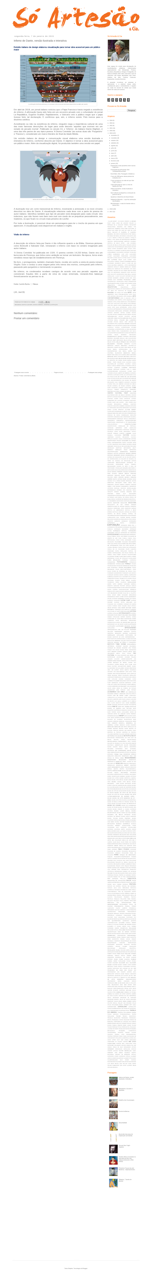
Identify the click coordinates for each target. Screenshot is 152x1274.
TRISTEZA (110, 1036)
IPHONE (134, 648)
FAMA (119, 538)
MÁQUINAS (125, 710)
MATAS (112, 717)
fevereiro (114, 160)
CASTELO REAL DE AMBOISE (115, 384)
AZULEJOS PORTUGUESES (114, 332)
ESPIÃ (122, 508)
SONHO (120, 1001)
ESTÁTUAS (115, 512)
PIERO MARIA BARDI (130, 873)
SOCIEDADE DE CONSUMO (128, 997)
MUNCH (122, 776)
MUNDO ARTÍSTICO (131, 776)
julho (112, 148)
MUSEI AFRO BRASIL (117, 779)
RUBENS (133, 959)
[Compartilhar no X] (44, 302)
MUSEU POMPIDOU (125, 818)
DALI (130, 440)
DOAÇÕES (125, 468)
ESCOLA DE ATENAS (123, 497)
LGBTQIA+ (116, 693)
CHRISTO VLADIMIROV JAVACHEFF (126, 400)
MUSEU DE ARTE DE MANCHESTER (116, 790)
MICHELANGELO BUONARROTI (117, 741)
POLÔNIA (133, 899)
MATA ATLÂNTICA (128, 715)
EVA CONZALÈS (122, 519)
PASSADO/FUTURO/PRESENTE (122, 856)
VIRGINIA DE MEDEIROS (122, 1054)
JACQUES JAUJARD (113, 659)
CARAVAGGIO (122, 371)
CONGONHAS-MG (118, 416)
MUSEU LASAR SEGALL (122, 811)
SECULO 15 (110, 977)
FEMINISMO (110, 551)
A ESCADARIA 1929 (131, 236)
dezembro (114, 135)
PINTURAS (126, 887)
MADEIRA (133, 702)
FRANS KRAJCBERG (125, 567)
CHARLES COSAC (116, 396)
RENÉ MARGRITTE (113, 939)
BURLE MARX (131, 360)
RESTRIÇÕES (110, 944)
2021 (111, 128)
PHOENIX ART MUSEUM (129, 871)
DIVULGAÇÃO (111, 466)
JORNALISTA (132, 675)
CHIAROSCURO (132, 396)
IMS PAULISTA (125, 629)
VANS (134, 1043)
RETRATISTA (119, 944)
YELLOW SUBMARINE (113, 1065)
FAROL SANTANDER (125, 540)
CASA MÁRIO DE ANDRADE (129, 378)
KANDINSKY (128, 679)
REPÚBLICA (110, 941)
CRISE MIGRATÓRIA (124, 431)
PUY (135, 917)
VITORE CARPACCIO (119, 1056)
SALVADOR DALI (124, 962)
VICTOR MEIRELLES (125, 1050)
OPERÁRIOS (115, 843)
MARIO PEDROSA (131, 713)
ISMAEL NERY (132, 651)
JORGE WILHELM (112, 675)
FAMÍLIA (124, 538)
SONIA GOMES (127, 1001)
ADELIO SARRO (111, 248)
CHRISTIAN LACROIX (130, 398)
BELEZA (134, 340)
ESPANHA (127, 506)
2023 (111, 123)
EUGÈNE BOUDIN (125, 517)
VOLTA (134, 1058)
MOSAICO (127, 767)
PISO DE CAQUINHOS (124, 891)
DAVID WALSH (117, 446)
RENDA (119, 937)
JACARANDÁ (119, 657)
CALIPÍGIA (128, 364)
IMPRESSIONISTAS (112, 629)
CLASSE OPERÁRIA (118, 409)
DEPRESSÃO (132, 449)
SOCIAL (109, 997)
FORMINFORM (111, 562)
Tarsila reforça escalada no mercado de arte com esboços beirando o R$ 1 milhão (127, 1159)
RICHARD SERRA (125, 950)
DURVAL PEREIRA (117, 471)
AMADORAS (118, 263)
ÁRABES (122, 283)
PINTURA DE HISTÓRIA (114, 886)
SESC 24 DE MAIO (119, 983)
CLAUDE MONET (130, 409)
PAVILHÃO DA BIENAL (122, 862)
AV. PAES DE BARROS (130, 329)
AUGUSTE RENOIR (123, 323)
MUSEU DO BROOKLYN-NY (129, 803)
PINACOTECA (132, 878)
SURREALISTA (132, 1006)
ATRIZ (116, 323)
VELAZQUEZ (117, 1045)
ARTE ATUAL (132, 294)
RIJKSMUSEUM (118, 951)
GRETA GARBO (120, 596)
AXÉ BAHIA (133, 331)
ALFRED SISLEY (126, 257)
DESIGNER (117, 455)
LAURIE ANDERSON (112, 686)
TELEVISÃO (126, 1019)
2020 (111, 130)
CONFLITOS (133, 415)
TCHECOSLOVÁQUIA (125, 1014)
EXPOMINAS (133, 522)
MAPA (134, 708)
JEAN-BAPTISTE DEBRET (124, 666)
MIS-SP (129, 750)
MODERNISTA (132, 759)
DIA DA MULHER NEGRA (129, 457)
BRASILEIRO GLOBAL (112, 358)
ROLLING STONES (130, 953)
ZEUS (134, 1065)
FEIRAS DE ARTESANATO (129, 547)
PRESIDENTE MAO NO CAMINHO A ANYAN (118, 909)
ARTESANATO (118, 309)
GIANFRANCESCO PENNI (114, 587)
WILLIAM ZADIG (127, 1063)
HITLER (115, 615)
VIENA (134, 1050)
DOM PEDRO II (132, 468)
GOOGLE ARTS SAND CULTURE (115, 591)
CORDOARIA (110, 429)
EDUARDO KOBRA (112, 477)
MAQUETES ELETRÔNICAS (114, 710)
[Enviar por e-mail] (40, 302)
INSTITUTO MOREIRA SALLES (116, 640)
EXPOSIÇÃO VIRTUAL (120, 530)
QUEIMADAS (126, 920)
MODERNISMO (130, 758)
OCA (113, 840)
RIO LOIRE (130, 951)
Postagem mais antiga (95, 372)
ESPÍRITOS (128, 508)
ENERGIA (127, 484)
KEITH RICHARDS (131, 680)
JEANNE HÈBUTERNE (130, 668)
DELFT (134, 448)
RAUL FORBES (131, 926)
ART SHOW (124, 292)
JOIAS (128, 673)
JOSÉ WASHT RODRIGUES (114, 677)
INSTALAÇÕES (120, 635)
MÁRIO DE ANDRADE (120, 713)
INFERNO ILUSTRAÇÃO (51, 304)
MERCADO (110, 726)
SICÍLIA (134, 990)
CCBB (134, 387)
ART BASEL (133, 288)
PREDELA (127, 906)
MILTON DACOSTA (112, 746)
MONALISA (126, 763)
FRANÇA (128, 563)
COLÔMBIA (133, 411)
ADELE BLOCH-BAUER (130, 246)
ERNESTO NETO (131, 491)
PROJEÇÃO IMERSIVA (113, 913)
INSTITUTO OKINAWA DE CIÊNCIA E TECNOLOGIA (121, 642)
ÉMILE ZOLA (132, 482)
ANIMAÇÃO (123, 272)
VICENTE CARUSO (112, 1050)
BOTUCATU (133, 356)
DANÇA (134, 440)
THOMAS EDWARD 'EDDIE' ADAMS (121, 1025)
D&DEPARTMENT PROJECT (114, 440)
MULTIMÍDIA (133, 774)
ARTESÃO (126, 311)
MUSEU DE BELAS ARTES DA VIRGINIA (118, 801)
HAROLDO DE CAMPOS (130, 604)
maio (112, 153)
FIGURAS (124, 554)
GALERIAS (123, 582)
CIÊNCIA (125, 404)
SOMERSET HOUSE (112, 1001)
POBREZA (127, 893)
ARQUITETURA (112, 287)
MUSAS (109, 779)
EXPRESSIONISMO (113, 534)
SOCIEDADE (116, 997)
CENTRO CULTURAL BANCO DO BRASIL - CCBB (121, 391)
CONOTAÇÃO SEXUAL (122, 418)
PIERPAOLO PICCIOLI (112, 875)
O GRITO (124, 838)
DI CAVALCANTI (117, 457)
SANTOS (109, 968)
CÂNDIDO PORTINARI (113, 369)
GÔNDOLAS (133, 589)
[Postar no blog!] (42, 302)
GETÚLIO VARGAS (131, 585)
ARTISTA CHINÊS (125, 312)
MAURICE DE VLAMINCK (115, 719)
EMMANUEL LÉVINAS (113, 484)
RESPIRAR (117, 941)
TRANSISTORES (111, 1032)
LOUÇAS (128, 699)
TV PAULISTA (117, 1038)
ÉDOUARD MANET (120, 475)
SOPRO (134, 1001)
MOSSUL (109, 769)
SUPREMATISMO (111, 1006)
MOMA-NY (119, 761)
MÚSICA (117, 825)
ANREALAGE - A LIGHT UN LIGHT (116, 276)
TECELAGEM (110, 1016)
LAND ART (110, 684)
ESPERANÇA (117, 508)
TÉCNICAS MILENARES (113, 1017)
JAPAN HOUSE (117, 660)
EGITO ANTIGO (117, 479)
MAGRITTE (121, 704)
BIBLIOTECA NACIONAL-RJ (128, 345)
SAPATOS (129, 972)
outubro (113, 140)
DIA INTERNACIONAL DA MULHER (116, 458)
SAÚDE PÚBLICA (125, 973)
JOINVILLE (133, 673)
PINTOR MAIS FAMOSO (114, 884)
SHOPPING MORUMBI (125, 990)
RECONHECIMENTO (131, 930)
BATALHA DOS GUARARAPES (128, 338)
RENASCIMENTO (111, 937)
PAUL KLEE (126, 860)
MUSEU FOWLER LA (118, 809)
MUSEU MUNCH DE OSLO (124, 812)
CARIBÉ (130, 371)
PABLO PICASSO (123, 849)
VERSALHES (127, 1049)
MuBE (119, 770)
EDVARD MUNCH (124, 477)
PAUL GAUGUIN (117, 860)
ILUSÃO (126, 624)
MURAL (133, 778)
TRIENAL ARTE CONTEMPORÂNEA (125, 1034)
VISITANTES (110, 1056)
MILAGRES (129, 743)
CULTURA (126, 435)
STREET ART (128, 1004)
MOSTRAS (110, 770)
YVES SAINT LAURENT (126, 1065)
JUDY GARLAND (112, 679)
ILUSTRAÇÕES (111, 626)
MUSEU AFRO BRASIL (124, 781)
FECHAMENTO (132, 541)
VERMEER (110, 1049)
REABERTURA (124, 928)
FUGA (134, 571)
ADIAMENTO (120, 248)
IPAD (129, 648)
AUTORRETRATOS (119, 329)
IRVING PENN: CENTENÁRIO (128, 649)
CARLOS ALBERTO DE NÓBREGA (121, 373)
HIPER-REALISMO (125, 611)
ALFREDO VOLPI (116, 259)
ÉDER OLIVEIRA (112, 473)
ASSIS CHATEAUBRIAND (121, 318)
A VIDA (113, 239)
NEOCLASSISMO (111, 831)
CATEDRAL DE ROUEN (118, 385)
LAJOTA (134, 682)
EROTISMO (110, 493)
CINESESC (127, 406)
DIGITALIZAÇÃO (120, 462)
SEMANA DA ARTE (125, 977)
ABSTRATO (127, 241)
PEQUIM (127, 866)
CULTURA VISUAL (117, 438)
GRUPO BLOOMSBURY (130, 596)
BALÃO (116, 334)
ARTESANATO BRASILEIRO (129, 309)
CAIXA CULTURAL (127, 362)
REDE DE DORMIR (123, 931)
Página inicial (58, 372)
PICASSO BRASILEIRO (118, 873)
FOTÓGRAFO (111, 563)
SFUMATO (115, 990)
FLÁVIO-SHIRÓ (132, 558)
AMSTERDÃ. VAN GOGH (129, 268)
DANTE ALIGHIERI (27, 304)
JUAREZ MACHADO (126, 677)
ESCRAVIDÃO (120, 501)
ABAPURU (110, 241)
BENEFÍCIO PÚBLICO (113, 345)
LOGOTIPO (115, 699)
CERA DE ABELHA (120, 395)
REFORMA (133, 931)
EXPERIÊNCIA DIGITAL (115, 522)
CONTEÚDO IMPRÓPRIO (114, 428)
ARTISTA (116, 312)
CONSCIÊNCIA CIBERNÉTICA (115, 420)
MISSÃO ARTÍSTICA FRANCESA (128, 752)
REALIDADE (132, 928)
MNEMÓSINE (126, 754)
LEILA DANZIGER (131, 686)
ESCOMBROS (112, 501)
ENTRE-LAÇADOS (131, 488)
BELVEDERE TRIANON (114, 343)
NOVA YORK (110, 836)
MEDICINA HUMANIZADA (125, 721)
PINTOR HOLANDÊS (131, 882)
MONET (126, 765)
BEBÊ (114, 340)
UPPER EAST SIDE (117, 1039)
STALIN (134, 1003)
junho (113, 150)
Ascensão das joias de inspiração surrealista (126, 1134)
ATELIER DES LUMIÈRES (127, 320)
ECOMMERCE (132, 471)
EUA (117, 517)
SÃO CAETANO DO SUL (126, 968)
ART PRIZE (117, 292)
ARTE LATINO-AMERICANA (120, 301)
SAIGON (109, 962)
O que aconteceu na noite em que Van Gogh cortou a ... (122, 181)
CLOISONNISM (118, 411)
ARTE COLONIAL (128, 296)
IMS (119, 629)
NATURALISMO (132, 827)
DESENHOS (122, 453)
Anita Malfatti (123, 1122)
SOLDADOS (133, 999)
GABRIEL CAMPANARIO (130, 574)
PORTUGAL (110, 902)
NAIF (117, 827)
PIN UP (120, 876)
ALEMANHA (116, 254)
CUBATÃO (121, 433)
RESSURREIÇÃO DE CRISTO (128, 941)
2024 (111, 120)
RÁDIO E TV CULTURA (113, 924)
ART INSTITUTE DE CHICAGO (123, 290)
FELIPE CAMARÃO (131, 549)
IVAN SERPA (130, 655)
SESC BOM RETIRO (126, 984)
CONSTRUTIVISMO (130, 424)
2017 (111, 211)
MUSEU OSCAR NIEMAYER (128, 816)
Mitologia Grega (118, 754)
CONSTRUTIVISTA (112, 426)
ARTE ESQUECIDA (128, 300)
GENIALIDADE (132, 582)
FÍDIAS (114, 554)
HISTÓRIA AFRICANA (112, 613)
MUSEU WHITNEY (120, 821)
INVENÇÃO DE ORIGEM (114, 648)
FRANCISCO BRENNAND (122, 565)
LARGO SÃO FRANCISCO (119, 684)
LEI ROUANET (122, 686)
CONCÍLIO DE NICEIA (113, 415)
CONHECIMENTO (111, 418)
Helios (119, 607)
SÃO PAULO (128, 970)
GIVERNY (115, 589)
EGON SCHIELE (127, 479)
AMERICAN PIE (118, 268)
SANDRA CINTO (127, 964)
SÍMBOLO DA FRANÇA (130, 992)
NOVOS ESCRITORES (119, 836)
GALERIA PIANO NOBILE (122, 580)
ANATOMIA (110, 270)
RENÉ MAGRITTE (131, 937)
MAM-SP (115, 706)
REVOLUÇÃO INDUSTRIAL (127, 948)
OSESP (116, 845)
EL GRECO (117, 480)
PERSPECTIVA (125, 869)
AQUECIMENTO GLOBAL (113, 283)
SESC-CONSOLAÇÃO (118, 988)
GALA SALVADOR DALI (125, 576)
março (113, 158)
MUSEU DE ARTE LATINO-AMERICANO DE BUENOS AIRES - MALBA (121, 796)
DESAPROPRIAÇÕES (112, 451)
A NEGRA (114, 237)
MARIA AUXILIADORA (123, 712)
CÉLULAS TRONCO (113, 389)
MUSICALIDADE (126, 825)
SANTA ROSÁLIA (118, 966)
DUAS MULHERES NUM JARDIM (123, 470)
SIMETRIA (128, 994)
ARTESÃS (109, 312)
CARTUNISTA (129, 374)
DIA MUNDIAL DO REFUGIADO (121, 460)
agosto (113, 145)
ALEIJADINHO (111, 252)
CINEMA (121, 406)
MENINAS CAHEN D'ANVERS (128, 725)
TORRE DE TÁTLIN (116, 1027)
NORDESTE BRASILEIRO (119, 834)
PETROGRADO (118, 871)
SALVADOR (115, 962)
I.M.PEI (117, 620)
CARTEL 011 (122, 374)
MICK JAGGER (132, 741)
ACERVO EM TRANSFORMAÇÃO (115, 246)
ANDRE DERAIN (127, 270)
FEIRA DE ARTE (127, 543)
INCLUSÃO (110, 631)
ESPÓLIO (133, 508)
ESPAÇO (127, 504)
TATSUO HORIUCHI (112, 1014)
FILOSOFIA (129, 556)
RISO (134, 951)
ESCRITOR (116, 502)
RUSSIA (129, 961)
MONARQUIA (132, 763)
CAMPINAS (117, 367)
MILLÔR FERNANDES (130, 745)
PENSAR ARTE (120, 866)
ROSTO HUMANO (131, 957)
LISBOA (126, 695)
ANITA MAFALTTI (131, 272)
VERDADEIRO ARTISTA (130, 1047)
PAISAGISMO (125, 853)
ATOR (126, 321)
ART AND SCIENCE (125, 288)
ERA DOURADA (127, 490)
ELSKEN (123, 480)
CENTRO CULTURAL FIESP (117, 393)
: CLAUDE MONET (112, 221)
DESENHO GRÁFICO (112, 453)
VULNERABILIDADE (112, 1060)
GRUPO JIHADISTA (112, 598)
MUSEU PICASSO (112, 818)
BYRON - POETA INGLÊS (114, 362)
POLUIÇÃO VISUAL (119, 900)
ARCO (126, 283)
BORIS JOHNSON (118, 356)
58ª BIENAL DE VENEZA (120, 236)
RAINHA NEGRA (121, 926)
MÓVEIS (115, 770)
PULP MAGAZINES (119, 917)
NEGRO (134, 829)
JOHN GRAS (128, 671)
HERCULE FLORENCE (130, 609)
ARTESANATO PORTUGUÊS (114, 311)
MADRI (109, 704)
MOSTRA (116, 769)
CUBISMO (128, 433)
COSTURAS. (133, 429)
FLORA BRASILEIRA (113, 560)
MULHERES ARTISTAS (128, 772)
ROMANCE (110, 955)
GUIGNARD (117, 600)
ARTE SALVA (115, 307)
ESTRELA (124, 513)
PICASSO (109, 873)
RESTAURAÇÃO (132, 942)
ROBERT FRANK (111, 953)
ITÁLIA (129, 653)
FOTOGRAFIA (122, 562)
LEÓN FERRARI (121, 690)
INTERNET (118, 646)
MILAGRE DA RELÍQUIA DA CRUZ (116, 743)
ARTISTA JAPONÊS (117, 314)
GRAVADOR (125, 595)
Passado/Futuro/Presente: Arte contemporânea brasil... (120, 170)
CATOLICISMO (127, 387)
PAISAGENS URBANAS (113, 853)
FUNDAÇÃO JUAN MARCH (129, 573)
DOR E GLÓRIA (111, 470)
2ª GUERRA (123, 232)
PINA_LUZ (123, 878)
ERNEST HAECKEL (119, 491)
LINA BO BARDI (118, 695)
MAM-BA (109, 706)
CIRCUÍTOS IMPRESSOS (122, 407)
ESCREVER (133, 501)
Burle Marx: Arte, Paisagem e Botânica (122, 174)
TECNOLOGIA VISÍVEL (117, 1019)
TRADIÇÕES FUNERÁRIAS (127, 1030)
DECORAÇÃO (110, 448)
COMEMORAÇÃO (132, 413)
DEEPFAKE (119, 448)
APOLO (126, 281)
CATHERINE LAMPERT (117, 387)
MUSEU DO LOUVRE (114, 805)
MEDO (134, 721)
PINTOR (128, 880)
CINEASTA (110, 406)
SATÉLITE (117, 973)
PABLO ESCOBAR (112, 849)
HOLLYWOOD (132, 615)
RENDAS (123, 937)
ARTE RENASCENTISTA (125, 305)
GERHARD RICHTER (119, 585)
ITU (116, 655)
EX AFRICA (129, 519)
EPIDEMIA (119, 490)
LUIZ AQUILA (117, 701)
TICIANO (134, 1025)
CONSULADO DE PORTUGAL (127, 426)
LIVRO (125, 697)
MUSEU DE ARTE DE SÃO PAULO (125, 792)
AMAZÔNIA (114, 265)
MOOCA (123, 767)
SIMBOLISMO (120, 992)
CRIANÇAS (110, 431)
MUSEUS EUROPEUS (123, 823)
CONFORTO (110, 416)
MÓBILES (133, 754)
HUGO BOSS (120, 618)
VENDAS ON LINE (131, 1045)
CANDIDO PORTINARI (129, 367)
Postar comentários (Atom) (27, 375)
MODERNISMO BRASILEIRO (116, 759)
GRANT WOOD (116, 595)
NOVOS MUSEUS (129, 836)
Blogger (85, 1268)
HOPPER (122, 617)
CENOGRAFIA (124, 389)
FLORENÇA (125, 560)
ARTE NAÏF (117, 303)
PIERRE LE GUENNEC (125, 875)
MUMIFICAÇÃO (116, 776)
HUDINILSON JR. (111, 618)
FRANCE (133, 563)
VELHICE (123, 1045)
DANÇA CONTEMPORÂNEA (114, 442)
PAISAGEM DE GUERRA (114, 851)
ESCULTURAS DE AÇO (115, 504)
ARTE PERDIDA (132, 303)
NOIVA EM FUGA (128, 833)
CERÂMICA (128, 395)
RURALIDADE (121, 961)
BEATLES (109, 340)
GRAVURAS (132, 595)
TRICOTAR (110, 1034)
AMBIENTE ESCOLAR (113, 267)
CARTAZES (116, 374)
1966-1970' (115, 232)
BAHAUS (124, 332)
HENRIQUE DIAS (119, 609)
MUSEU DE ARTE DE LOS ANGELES (127, 789)
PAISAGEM (133, 849)
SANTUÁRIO (116, 968)
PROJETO (122, 913)
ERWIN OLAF (121, 493)
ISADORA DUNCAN (122, 651)
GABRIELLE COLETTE (113, 576)
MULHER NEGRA (112, 772)
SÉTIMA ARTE (128, 988)
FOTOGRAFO (132, 562)
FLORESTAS (133, 560)
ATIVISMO (109, 321)
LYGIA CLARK (111, 702)
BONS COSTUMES (131, 354)
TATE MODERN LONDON (130, 1012)
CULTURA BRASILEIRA (122, 437)
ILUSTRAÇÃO (132, 624)
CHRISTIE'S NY (112, 400)
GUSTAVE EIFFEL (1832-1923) (123, 602)
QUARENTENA (116, 920)
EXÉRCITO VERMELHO (121, 521)
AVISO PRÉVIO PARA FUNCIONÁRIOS (118, 331)
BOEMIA (134, 353)
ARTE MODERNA (131, 301)
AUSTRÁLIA (110, 327)
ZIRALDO (109, 1067)
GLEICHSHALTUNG (124, 589)
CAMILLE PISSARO (126, 365)
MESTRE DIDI (123, 730)
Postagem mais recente (21, 372)
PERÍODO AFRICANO (125, 867)
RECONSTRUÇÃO (111, 931)
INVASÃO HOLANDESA (129, 646)
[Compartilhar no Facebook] (46, 302)
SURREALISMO (122, 1006)
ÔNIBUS (109, 843)
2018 (111, 209)
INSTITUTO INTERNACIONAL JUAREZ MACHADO (123, 638)
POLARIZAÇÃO (118, 897)
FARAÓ (117, 540)
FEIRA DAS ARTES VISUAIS (114, 543)
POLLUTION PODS (125, 899)
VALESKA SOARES (123, 1041)
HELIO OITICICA (131, 605)
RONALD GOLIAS (120, 955)
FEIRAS (120, 547)
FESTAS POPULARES (121, 551)
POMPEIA (126, 900)
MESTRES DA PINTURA (114, 732)
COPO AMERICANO (130, 428)
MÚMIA (109, 776)
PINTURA (132, 884)
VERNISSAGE (118, 1049)
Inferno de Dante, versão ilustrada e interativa (126, 1078)
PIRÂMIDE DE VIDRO (125, 889)
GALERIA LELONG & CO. (120, 578)
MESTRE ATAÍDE (123, 728)
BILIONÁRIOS (118, 353)
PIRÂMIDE (117, 889)
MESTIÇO (115, 728)
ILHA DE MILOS (119, 624)
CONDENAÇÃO (125, 415)
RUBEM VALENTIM (124, 959)
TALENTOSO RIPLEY (124, 1010)
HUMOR (134, 618)
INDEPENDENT (118, 631)
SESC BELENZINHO (113, 984)
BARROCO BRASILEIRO (129, 336)
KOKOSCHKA (115, 682)
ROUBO (116, 959)
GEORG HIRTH (111, 584)
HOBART (120, 615)
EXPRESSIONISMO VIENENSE (127, 534)
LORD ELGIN (122, 699)
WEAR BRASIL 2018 (116, 1063)
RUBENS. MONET (112, 961)
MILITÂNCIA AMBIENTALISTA (115, 745)
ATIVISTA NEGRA (118, 321)
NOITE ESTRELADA (119, 833)
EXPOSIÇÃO (113, 525)
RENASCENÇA (131, 935)
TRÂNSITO (120, 1032)
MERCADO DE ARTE (120, 726)
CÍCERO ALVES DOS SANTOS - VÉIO (117, 402)
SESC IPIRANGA (119, 986)
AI (113, 250)
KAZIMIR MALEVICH (120, 680)
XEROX (134, 1063)
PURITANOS (129, 917)
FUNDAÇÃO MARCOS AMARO (115, 574)
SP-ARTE (109, 1003)
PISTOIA (134, 891)
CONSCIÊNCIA (132, 418)
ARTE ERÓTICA (118, 300)
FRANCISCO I (114, 567)
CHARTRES (125, 396)
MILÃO (134, 743)
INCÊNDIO (133, 629)
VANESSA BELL (120, 1043)
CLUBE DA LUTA (126, 411)
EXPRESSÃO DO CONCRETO (128, 532)
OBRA (128, 838)
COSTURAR (126, 429)
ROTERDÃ (110, 959)
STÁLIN (109, 1004)
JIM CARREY (115, 669)
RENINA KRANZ (125, 939)
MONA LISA (119, 763)
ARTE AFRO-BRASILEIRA (121, 294)
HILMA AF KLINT (115, 611)
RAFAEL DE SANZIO (125, 924)
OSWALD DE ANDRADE (125, 845)
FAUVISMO (118, 541)
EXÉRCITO (110, 521)
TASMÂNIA (120, 1012)
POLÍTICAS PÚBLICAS (113, 899)
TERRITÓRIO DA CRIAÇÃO (121, 1021)
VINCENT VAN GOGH (115, 1052)
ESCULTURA (132, 502)
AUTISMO (133, 327)
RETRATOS (127, 944)
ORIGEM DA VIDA (127, 843)
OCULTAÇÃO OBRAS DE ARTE (123, 840)
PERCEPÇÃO (132, 866)
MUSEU (114, 781)
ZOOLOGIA (115, 1067)
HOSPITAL (128, 617)
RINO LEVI (125, 951)
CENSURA (133, 389)
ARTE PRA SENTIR (112, 305)
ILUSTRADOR (120, 626)
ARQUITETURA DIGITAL (128, 287)
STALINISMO (115, 1004)
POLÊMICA (126, 897)
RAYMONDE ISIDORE (113, 928)
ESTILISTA (121, 512)
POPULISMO (133, 900)
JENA (108, 669)
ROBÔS (118, 953)
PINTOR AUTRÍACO (120, 882)
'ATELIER (131, 223)
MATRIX (134, 717)
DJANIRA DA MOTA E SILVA (125, 466)
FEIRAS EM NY (112, 549)
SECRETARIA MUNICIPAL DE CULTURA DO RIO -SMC (121, 975)
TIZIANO (109, 1027)
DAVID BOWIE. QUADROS (125, 444)
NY (134, 836)
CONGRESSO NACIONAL (129, 416)
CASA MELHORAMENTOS (114, 380)
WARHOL (133, 1060)
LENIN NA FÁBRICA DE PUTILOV (126, 688)
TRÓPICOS (115, 1036)
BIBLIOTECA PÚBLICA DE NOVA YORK (117, 347)
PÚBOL (134, 915)
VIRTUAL (133, 1054)
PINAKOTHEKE (122, 880)
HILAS (109, 611)
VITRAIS (128, 1056)
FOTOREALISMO (120, 563)
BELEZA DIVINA (111, 342)
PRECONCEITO (118, 906)
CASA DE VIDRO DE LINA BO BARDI (125, 376)
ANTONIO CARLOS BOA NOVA (127, 278)
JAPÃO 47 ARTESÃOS (130, 660)
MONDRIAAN (119, 765)
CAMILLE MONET (116, 365)
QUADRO (120, 919)
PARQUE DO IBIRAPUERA (128, 854)
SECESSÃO (133, 973)
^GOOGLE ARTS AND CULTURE (124, 228)
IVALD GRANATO (121, 655)
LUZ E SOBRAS (132, 701)
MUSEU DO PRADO (112, 807)
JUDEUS (134, 677)
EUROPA (116, 519)
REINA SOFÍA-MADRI (130, 933)
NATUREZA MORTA (119, 829)
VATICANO (110, 1045)
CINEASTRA (116, 406)
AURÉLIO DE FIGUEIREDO (129, 325)
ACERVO (134, 245)
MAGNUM (114, 704)
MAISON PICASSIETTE (130, 704)
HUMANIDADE (127, 618)
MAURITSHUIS (128, 719)
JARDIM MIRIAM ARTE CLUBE (123, 664)
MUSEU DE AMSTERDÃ (125, 787)
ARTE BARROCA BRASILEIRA (115, 296)
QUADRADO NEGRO (112, 919)
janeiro (113, 163)
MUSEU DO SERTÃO (123, 807)
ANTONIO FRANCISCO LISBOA (126, 279)
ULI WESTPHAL (125, 1038)
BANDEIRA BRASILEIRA (128, 334)
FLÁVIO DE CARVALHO (121, 558)
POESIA (114, 895)
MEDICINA (116, 721)
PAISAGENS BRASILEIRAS (129, 851)
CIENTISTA (133, 404)
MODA (122, 758)
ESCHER (119, 495)
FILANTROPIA (111, 556)
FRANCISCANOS (111, 565)
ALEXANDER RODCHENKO (120, 256)
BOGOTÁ (109, 354)
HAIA (115, 604)
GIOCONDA (133, 587)
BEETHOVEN (119, 340)
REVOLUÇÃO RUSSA (113, 950)
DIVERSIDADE (119, 464)
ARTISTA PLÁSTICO (124, 316)
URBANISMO (110, 1041)
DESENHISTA (124, 451)
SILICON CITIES (111, 992)
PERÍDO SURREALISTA (113, 867)
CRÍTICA (134, 431)
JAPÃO (123, 660)
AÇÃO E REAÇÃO (126, 245)
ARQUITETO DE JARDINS (127, 285)
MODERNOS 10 (111, 761)
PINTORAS (125, 884)
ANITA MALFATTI (111, 274)
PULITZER (110, 917)
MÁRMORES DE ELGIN (113, 715)
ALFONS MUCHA (117, 257)
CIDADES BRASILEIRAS (114, 404)
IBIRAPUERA (124, 620)
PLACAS (109, 893)
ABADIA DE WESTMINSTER (123, 239)
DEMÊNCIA (110, 449)
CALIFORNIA (120, 364)
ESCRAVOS (127, 501)
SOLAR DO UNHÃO (125, 999)
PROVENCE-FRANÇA (130, 913)
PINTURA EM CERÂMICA (129, 886)
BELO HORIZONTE (131, 342)
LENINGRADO (111, 690)
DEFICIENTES (127, 448)
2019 (111, 133)
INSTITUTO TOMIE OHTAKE (116, 644)
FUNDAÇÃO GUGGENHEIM (114, 573)
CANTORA (123, 369)
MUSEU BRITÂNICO (125, 783)
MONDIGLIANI (111, 765)
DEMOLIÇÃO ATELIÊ (121, 449)
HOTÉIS (134, 617)
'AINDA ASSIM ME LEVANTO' (120, 223)
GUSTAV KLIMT (125, 600)
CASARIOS (133, 382)
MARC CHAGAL (132, 710)
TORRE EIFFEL (126, 1027)
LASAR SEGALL (131, 684)
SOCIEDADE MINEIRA (113, 999)
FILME (117, 556)
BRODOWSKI (130, 358)
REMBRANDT (111, 935)
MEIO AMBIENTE (112, 723)
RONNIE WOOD (131, 955)
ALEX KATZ (124, 254)
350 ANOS (116, 234)
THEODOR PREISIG (126, 1023)
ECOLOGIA (126, 471)
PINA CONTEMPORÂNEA (129, 876)
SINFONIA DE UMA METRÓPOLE (127, 995)
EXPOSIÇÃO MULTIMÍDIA (121, 529)
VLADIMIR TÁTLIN (128, 1058)
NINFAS (125, 831)
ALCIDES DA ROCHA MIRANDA (128, 250)
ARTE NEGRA (123, 303)
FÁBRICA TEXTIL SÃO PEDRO (119, 536)
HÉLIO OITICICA (112, 607)
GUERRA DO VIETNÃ (130, 598)
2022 (111, 125)
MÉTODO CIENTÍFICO (130, 734)
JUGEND (121, 679)
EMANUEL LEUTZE (131, 480)
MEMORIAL (122, 723)
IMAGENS (127, 626)
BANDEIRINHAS (112, 336)
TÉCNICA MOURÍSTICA (129, 1016)
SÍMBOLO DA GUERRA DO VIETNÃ (116, 994)
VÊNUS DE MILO (118, 1047)
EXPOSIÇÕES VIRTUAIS (113, 532)
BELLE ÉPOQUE (121, 342)
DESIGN (128, 453)
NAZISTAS (128, 829)
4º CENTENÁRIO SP (124, 234)
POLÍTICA (133, 897)
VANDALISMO (111, 1043)
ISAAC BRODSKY (111, 651)
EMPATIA (122, 484)
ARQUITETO (111, 285)
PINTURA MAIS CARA (114, 887)
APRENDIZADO (132, 281)
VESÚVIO (133, 1049)
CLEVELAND (110, 411)
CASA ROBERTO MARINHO (122, 382)
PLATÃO (122, 893)
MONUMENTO (116, 767)
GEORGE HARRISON (124, 584)
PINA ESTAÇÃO (112, 878)
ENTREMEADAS (111, 490)
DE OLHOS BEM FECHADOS (129, 446)
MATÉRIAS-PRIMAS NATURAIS (123, 717)
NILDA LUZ (119, 831)
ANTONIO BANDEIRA (113, 278)
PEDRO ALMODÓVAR (126, 864)
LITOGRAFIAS (111, 697)
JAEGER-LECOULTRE (126, 659)
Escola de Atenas (124, 1111)
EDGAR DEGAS (124, 473)
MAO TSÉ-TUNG (127, 708)
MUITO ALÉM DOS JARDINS (129, 770)
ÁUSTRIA (117, 327)
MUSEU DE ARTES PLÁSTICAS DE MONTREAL (124, 800)
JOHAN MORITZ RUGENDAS (128, 669)
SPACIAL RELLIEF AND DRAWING (122, 1003)
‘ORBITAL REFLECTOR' (130, 224)
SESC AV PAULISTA (131, 983)
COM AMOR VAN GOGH (121, 413)
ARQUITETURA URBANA (113, 288)
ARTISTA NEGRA (127, 314)
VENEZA (109, 1047)
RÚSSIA (134, 961)
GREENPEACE (111, 596)
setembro (114, 143)
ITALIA (123, 653)
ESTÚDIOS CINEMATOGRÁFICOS (122, 515)
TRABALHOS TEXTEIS (124, 1028)
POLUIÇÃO (110, 900)
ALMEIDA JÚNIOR (119, 261)
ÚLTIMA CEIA (132, 1038)
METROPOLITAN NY (130, 735)
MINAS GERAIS (123, 746)
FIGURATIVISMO (131, 554)
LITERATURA (132, 695)
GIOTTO (109, 589)
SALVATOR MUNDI (117, 964)
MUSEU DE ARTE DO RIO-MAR (115, 794)
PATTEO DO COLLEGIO (127, 858)
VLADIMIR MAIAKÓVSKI (117, 1058)
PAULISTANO (132, 860)
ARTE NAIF (110, 303)
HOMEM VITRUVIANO (113, 617)
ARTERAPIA (123, 307)
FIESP (119, 554)
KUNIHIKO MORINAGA (125, 682)
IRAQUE (109, 649)
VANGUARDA (129, 1043)
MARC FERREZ (111, 712)
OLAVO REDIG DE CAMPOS (128, 842)
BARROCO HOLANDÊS (113, 338)
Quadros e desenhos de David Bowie (122, 197)
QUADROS (125, 919)
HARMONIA (120, 604)
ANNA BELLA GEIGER (130, 274)
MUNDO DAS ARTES (113, 778)
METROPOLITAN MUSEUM (115, 735)
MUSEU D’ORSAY (127, 785)
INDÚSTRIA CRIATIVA (130, 631)
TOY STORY (115, 1028)
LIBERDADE (122, 693)
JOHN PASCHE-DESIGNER (119, 673)
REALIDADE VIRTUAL (113, 930)
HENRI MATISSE (126, 607)
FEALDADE (125, 541)
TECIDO (118, 1016)
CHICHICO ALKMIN (112, 398)
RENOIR (134, 939)
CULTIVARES (118, 435)
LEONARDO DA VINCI (116, 692)
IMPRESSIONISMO (130, 627)
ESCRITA (109, 502)
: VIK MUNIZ (120, 221)
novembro (114, 138)
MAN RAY (121, 706)
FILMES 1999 (122, 556)
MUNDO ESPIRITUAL (125, 778)
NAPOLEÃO (123, 827)
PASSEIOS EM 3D (116, 858)
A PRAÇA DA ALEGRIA (123, 237)
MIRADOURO (110, 750)
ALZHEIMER (110, 263)
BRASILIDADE (123, 358)
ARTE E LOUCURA (125, 298)
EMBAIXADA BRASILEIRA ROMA (117, 482)
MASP (121, 716)
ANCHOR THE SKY (118, 270)
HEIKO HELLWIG (122, 605)
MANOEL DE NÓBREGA (114, 708)
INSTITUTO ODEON (131, 640)
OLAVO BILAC (116, 842)
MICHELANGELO (131, 739)
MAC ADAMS (125, 702)
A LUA (109, 237)
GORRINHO (127, 591)
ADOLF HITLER (128, 248)
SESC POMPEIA (128, 986)
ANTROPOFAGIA (111, 281)
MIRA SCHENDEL (130, 748)
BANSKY (120, 336)
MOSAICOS (133, 767)
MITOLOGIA (110, 754)
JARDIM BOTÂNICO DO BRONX (117, 662)
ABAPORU (133, 239)
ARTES (130, 307)
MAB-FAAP (118, 702)
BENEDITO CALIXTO (130, 343)
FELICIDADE (121, 549)
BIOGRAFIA (127, 353)
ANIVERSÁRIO (120, 274)
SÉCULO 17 (117, 977)
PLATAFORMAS (116, 893)
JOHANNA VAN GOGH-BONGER (116, 671)
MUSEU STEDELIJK (126, 820)
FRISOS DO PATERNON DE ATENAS (122, 571)
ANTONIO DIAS (111, 279)
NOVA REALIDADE (131, 834)
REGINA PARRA (121, 933)
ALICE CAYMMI (127, 259)
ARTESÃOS (132, 311)
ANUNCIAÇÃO (120, 281)
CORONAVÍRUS (118, 429)
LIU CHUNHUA (119, 697)
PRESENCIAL (132, 908)
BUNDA (125, 360)
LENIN (113, 688)
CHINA (121, 398)
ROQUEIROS (110, 957)
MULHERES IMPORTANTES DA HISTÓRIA (118, 774)
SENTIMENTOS (111, 981)
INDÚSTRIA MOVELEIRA (114, 633)
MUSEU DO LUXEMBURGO (128, 805)
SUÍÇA (134, 1004)
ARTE (130, 292)
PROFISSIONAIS (132, 911)
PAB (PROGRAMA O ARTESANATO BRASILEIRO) (123, 847)
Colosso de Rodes (111, 413)
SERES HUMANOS (123, 981)
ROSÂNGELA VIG (120, 957)
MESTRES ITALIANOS (119, 734)
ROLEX (122, 953)
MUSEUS (128, 821)
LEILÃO (109, 688)
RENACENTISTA (121, 935)
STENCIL (121, 1004)
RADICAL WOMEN (131, 922)
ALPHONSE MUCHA (130, 261)
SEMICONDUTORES (131, 979)
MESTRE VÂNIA (131, 730)
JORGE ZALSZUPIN (123, 675)
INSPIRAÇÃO (111, 635)
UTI (116, 1041)
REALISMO (122, 930)
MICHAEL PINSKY (119, 739)
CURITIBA (133, 438)
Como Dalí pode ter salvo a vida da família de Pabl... (121, 185)
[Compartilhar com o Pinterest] (49, 302)
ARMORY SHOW (132, 283)
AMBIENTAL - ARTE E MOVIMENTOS (126, 265)
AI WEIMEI (117, 250)
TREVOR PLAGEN (130, 1032)
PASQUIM (109, 856)
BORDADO (110, 356)
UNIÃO (109, 1039)
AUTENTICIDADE (125, 327)
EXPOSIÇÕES (132, 530)
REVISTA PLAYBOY (121, 946)
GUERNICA (121, 598)
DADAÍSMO (125, 440)
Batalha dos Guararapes (126, 1100)
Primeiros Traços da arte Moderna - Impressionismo (127, 1168)
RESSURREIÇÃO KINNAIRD (116, 942)
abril (112, 155)
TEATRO (134, 1014)
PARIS (116, 855)
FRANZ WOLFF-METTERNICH (123, 569)
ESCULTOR (124, 502)
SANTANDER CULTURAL (129, 966)
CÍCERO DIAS (132, 402)
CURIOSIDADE (126, 438)
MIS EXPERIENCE (120, 750)
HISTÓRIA (133, 611)
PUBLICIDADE (127, 915)
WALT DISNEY (124, 1060)
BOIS (113, 354)
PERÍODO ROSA (115, 869)
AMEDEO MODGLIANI (125, 267)
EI (113, 480)
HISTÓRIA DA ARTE (125, 613)
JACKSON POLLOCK (130, 657)
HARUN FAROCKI (112, 605)
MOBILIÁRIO (110, 756)
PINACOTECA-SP (112, 880)
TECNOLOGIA (124, 1017)
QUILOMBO (121, 922)
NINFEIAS (130, 831)
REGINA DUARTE (111, 933)
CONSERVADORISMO (130, 420)
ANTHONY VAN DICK (131, 276)
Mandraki (127, 706)
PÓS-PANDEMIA (124, 904)
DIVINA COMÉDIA (38, 304)
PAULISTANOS (111, 862)
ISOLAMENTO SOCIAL (113, 653)
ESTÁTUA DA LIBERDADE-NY (115, 510)
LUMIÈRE (124, 701)
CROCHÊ (109, 433)
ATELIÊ (130, 318)
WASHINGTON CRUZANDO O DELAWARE (117, 1061)
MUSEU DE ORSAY (117, 803)
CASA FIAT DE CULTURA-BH (114, 378)
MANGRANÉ (133, 706)
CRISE (116, 431)
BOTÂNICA (127, 356)
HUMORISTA (110, 620)
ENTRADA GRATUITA (120, 488)
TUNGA (121, 1036)
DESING (123, 455)
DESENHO (133, 451)
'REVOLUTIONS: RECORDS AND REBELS (119, 226)
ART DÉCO (110, 290)
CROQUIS (115, 433)
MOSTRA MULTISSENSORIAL (128, 769)
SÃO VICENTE (121, 972)
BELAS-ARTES (127, 340)
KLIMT (109, 682)
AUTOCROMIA (111, 329)
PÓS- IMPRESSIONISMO (124, 902)
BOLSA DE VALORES (120, 354)
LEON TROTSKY (131, 690)
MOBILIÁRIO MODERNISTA (122, 756)
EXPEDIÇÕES (132, 521)
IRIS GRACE (115, 649)
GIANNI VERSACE (125, 587)
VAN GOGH (132, 1041)
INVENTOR (124, 648)
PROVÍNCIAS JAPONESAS (114, 915)
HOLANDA (125, 615)
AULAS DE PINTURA (117, 325)
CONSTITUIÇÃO (111, 422)
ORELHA (121, 843)
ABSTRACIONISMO (118, 241)
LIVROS (129, 697)
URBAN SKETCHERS (130, 1039)
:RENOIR (126, 221)
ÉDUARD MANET (131, 475)
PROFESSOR (121, 911)
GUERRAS (110, 600)
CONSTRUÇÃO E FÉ (121, 422)
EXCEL (134, 519)
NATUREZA (110, 829)
